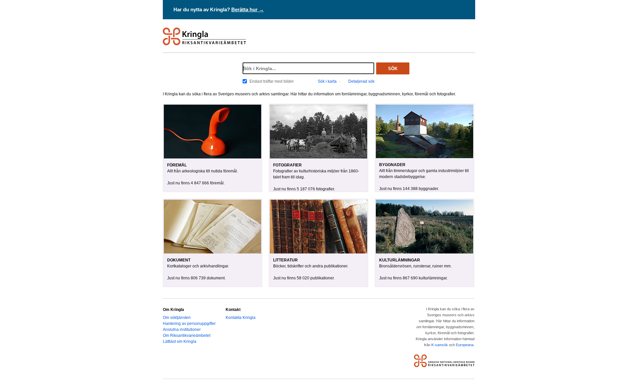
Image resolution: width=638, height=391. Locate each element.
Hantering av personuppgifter (189, 323)
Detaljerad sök (361, 81)
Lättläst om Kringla (179, 341)
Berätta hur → (247, 9)
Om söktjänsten (177, 317)
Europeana (465, 345)
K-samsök (439, 345)
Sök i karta (327, 81)
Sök (392, 68)
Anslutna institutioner (182, 329)
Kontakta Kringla (241, 317)
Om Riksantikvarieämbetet (186, 335)
